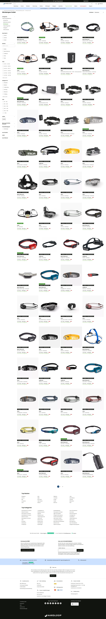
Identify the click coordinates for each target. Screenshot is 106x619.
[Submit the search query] (91, 4)
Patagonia (23, 496)
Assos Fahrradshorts (73, 510)
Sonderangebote (83, 6)
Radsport (54, 6)
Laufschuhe (40, 518)
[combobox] (9, 46)
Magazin (90, 6)
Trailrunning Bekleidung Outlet (20, 10)
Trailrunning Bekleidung (6, 18)
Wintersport (47, 6)
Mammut (55, 502)
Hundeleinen (72, 516)
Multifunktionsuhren (7, 22)
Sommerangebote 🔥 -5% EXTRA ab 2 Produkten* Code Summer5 (53, 8)
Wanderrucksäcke (41, 512)
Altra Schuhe (72, 519)
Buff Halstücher (72, 521)
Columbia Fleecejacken (58, 519)
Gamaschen (5, 20)
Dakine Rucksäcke (57, 524)
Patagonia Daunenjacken (74, 524)
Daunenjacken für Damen (26, 510)
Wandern (28, 6)
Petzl (70, 502)
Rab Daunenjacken (73, 513)
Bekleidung (16, 6)
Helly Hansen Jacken (58, 518)
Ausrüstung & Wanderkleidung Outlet (9, 10)
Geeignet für (5, 80)
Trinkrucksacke (6, 29)
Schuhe (22, 6)
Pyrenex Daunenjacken (58, 516)
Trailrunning (34, 6)
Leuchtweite (5, 132)
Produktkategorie (6, 126)
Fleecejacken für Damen (26, 513)
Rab (22, 499)
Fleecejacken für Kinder (58, 512)
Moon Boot (40, 499)
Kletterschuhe (40, 519)
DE (95, 3)
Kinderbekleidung (57, 510)
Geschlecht (4, 33)
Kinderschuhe (40, 521)
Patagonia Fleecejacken (58, 515)
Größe (3, 116)
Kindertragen (40, 524)
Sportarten (61, 6)
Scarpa (55, 499)
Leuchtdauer (5, 137)
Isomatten (23, 521)
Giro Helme (72, 512)
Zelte (22, 519)
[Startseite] (3, 10)
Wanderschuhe (40, 515)
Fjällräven (55, 496)
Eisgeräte (39, 513)
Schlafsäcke (24, 524)
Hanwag (71, 499)
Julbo (71, 496)
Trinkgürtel (5, 27)
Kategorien (4, 16)
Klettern (41, 6)
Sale (3, 99)
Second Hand (69, 6)
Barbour (39, 502)
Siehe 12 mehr (5, 96)
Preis (3, 61)
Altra (38, 496)
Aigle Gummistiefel (57, 513)
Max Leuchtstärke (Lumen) (6, 124)
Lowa (22, 502)
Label (3, 135)
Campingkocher (41, 510)
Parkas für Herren (25, 516)
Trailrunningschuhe (41, 516)
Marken (75, 6)
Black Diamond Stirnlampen (59, 521)
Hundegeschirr (72, 515)
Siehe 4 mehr (5, 77)
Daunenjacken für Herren (26, 515)
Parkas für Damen (25, 512)
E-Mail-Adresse (61, 548)
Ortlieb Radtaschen (73, 518)
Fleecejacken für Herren (26, 518)
